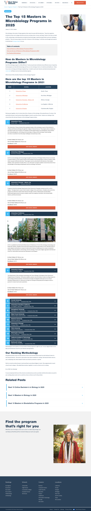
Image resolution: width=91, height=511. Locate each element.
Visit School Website (31, 146)
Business (41, 485)
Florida (56, 487)
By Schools (8, 487)
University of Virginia (21, 108)
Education (41, 491)
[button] (71, 2)
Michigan (57, 491)
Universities (25, 485)
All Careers (41, 501)
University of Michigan (22, 95)
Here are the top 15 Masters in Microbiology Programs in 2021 (23, 51)
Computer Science (43, 487)
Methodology (9, 493)
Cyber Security (42, 489)
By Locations (8, 491)
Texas (56, 497)
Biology (7, 11)
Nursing (40, 499)
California (57, 485)
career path (8, 71)
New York (57, 493)
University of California (22, 104)
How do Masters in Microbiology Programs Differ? (20, 48)
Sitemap (62, 509)
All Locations (58, 499)
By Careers (8, 489)
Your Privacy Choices (80, 509)
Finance (40, 493)
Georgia (57, 489)
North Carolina (58, 495)
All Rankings (8, 495)
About (51, 509)
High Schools (25, 487)
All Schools (24, 493)
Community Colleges (27, 489)
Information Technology (44, 497)
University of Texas (21, 91)
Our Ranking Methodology (14, 53)
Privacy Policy (68, 509)
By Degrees (8, 485)
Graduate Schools (26, 491)
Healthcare (41, 495)
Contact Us (56, 509)
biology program (16, 41)
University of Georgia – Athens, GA (25, 100)
